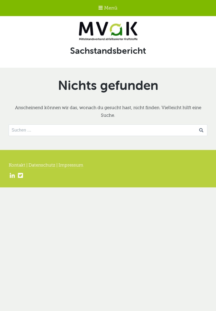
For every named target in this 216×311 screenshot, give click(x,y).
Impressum (70, 165)
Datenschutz (41, 165)
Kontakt (17, 165)
